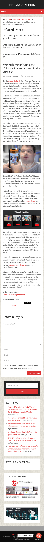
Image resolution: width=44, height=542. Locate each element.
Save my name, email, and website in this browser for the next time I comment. (20, 367)
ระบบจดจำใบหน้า (14, 81)
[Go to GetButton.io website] (38, 540)
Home (8, 19)
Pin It (14, 306)
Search (22, 391)
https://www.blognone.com (14, 295)
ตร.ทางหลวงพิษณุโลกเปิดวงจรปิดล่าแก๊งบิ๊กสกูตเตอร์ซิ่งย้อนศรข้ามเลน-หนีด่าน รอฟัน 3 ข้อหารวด (23, 448)
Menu (3, 11)
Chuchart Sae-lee (11, 76)
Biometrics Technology (22, 19)
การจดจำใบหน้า (30, 201)
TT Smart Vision (22, 5)
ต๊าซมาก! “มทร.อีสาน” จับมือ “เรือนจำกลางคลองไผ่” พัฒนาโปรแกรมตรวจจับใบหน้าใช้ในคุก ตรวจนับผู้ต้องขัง (22, 409)
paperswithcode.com (17, 265)
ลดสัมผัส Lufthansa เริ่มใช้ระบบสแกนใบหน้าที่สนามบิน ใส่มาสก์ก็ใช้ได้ (22, 46)
